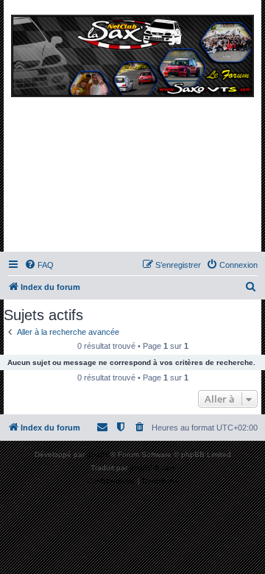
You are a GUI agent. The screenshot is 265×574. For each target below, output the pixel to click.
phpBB (98, 454)
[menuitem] (39, 265)
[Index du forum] (132, 129)
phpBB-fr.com (152, 468)
